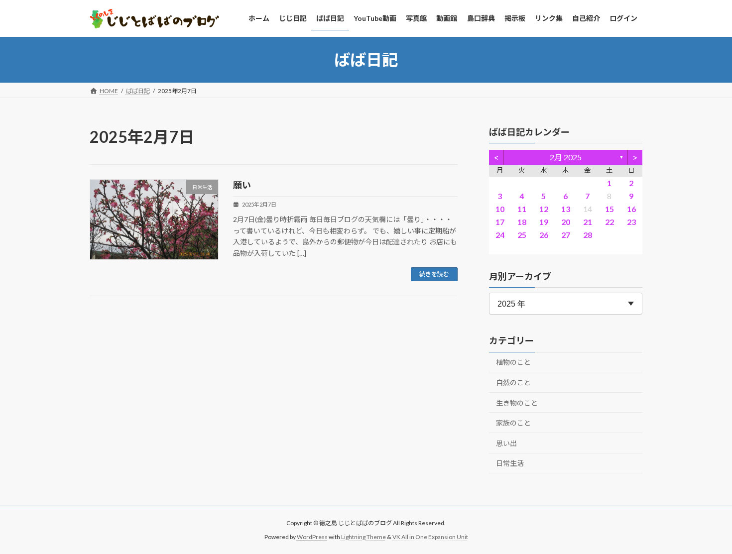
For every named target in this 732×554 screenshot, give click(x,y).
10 (499, 209)
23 (631, 221)
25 (521, 234)
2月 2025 (566, 157)
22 (609, 221)
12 (543, 209)
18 (521, 221)
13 (565, 209)
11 (521, 209)
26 (543, 234)
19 (543, 221)
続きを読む (434, 274)
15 (609, 209)
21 (587, 221)
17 (499, 221)
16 (631, 209)
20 (565, 221)
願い (242, 185)
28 (587, 234)
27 (565, 234)
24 (499, 234)
